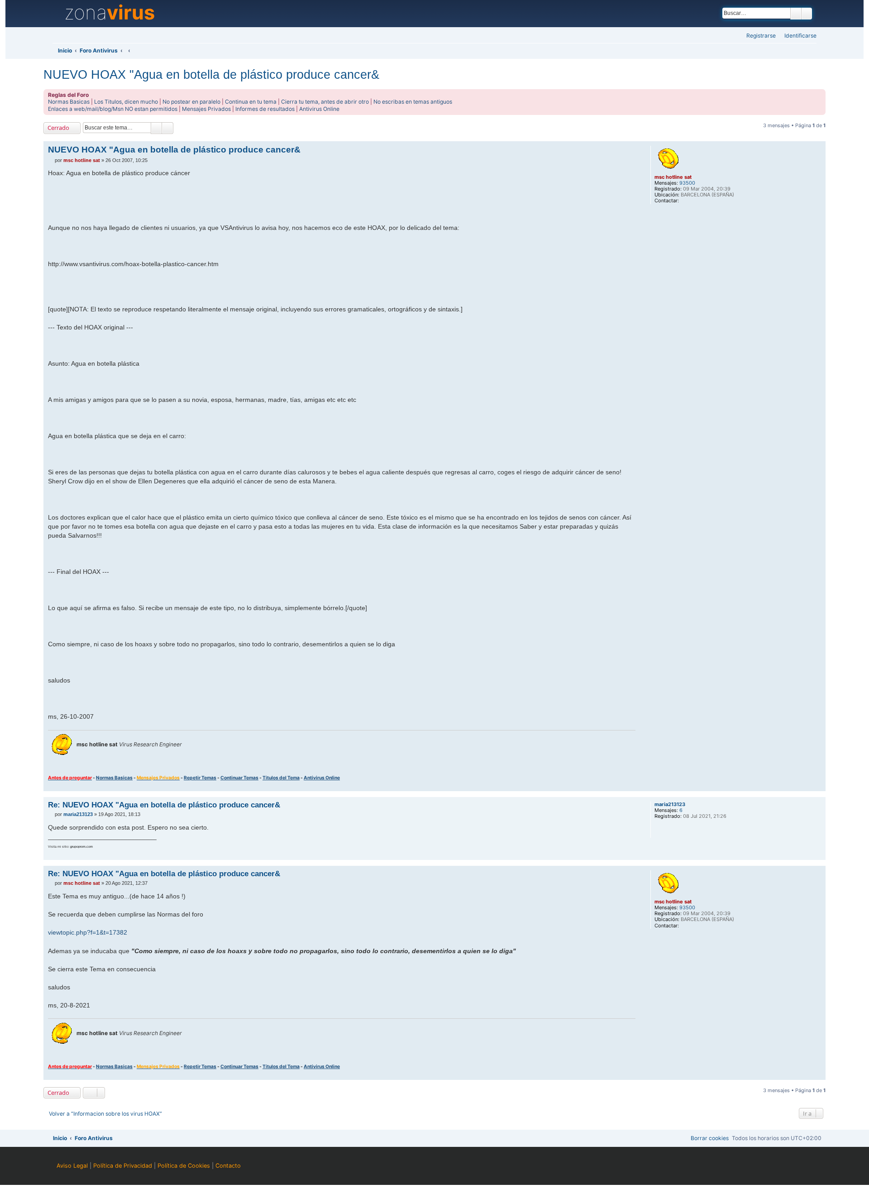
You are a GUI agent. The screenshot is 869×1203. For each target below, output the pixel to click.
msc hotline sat (673, 177)
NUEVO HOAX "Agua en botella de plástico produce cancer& (211, 74)
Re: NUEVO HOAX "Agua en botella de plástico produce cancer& (164, 805)
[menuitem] (797, 36)
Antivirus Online (319, 108)
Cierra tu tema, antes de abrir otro (325, 101)
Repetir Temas (200, 777)
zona (109, 13)
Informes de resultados (265, 108)
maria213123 (669, 804)
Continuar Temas (239, 777)
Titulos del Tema (281, 777)
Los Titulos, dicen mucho (126, 101)
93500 (687, 183)
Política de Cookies (184, 1165)
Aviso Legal (72, 1165)
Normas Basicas (69, 101)
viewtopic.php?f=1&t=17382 (87, 932)
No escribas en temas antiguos (412, 101)
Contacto (228, 1165)
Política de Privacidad (122, 1165)
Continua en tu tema (251, 101)
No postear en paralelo (191, 101)
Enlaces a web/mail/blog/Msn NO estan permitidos (112, 108)
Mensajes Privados (206, 108)
